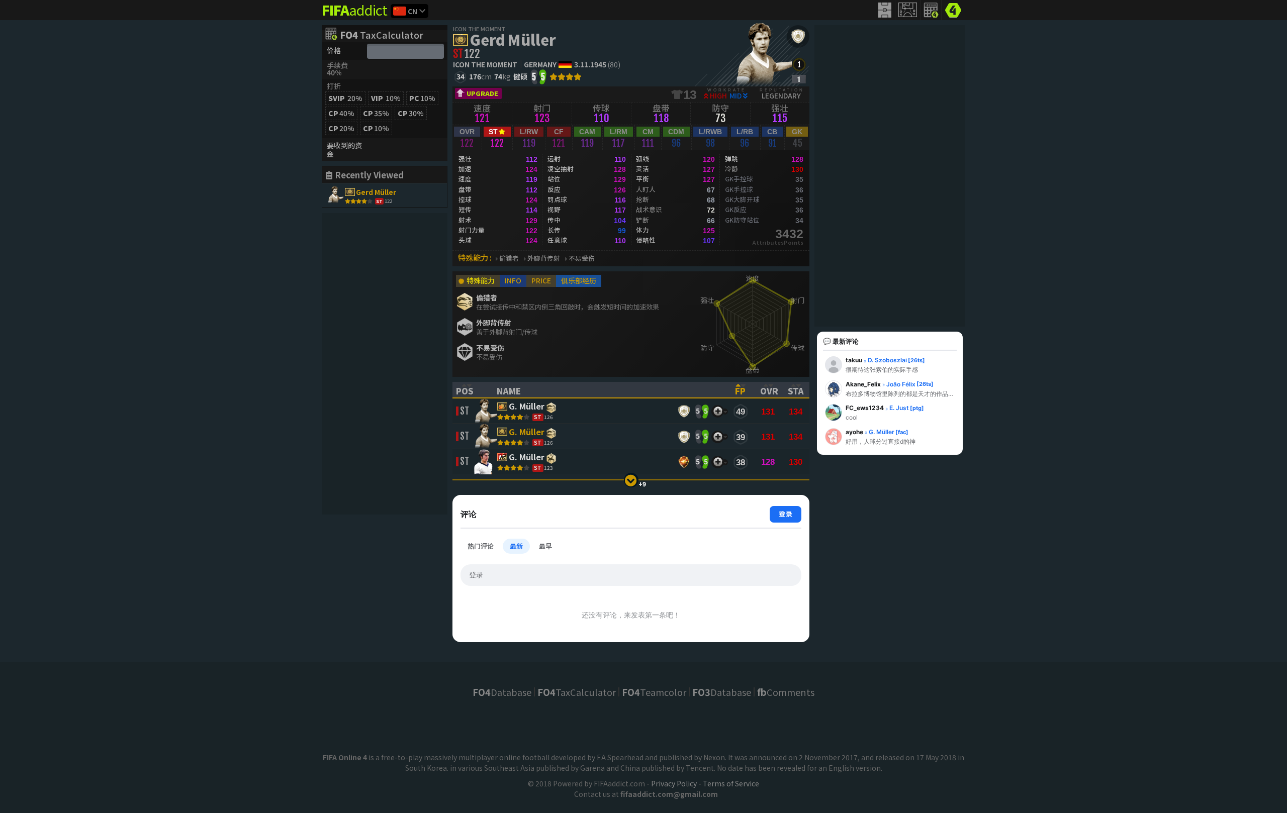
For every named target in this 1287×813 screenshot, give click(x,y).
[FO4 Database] (953, 9)
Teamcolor (654, 691)
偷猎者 (509, 258)
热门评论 (481, 546)
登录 (785, 514)
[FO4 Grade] (799, 79)
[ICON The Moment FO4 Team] (798, 36)
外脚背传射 (543, 258)
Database (502, 691)
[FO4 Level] (799, 64)
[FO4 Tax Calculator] (931, 10)
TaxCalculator (381, 35)
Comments (785, 691)
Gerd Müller (513, 39)
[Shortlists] (717, 411)
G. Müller (526, 407)
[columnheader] (470, 390)
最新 (516, 546)
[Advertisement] (384, 364)
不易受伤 (582, 258)
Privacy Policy (674, 783)
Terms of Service (731, 783)
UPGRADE (482, 93)
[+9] (631, 480)
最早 (545, 546)
